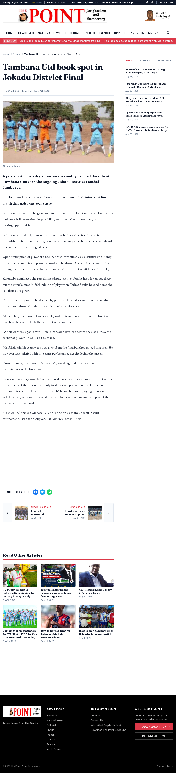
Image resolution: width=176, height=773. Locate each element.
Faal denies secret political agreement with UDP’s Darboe (123, 40)
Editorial (72, 33)
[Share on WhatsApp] (49, 492)
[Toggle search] (168, 32)
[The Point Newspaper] (152, 2)
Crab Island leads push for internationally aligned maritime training (44, 40)
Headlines (26, 33)
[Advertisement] (58, 454)
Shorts (138, 32)
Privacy (160, 766)
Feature (51, 744)
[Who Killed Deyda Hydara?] (159, 15)
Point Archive (166, 2)
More (152, 32)
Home (10, 33)
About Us (51, 2)
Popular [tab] (144, 60)
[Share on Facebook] (35, 492)
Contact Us (64, 2)
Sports (89, 33)
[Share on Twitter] (42, 492)
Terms (170, 766)
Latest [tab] (129, 60)
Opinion (120, 33)
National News (49, 33)
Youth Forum (54, 749)
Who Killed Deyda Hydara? (85, 2)
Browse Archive (154, 735)
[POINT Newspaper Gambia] (147, 2)
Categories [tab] (163, 60)
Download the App (156, 726)
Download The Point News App (117, 2)
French (104, 33)
